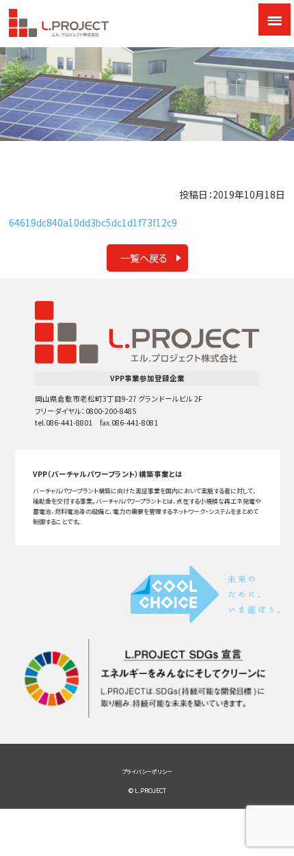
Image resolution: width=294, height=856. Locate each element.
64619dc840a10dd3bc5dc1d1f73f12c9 (93, 222)
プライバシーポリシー (147, 771)
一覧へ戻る (144, 257)
